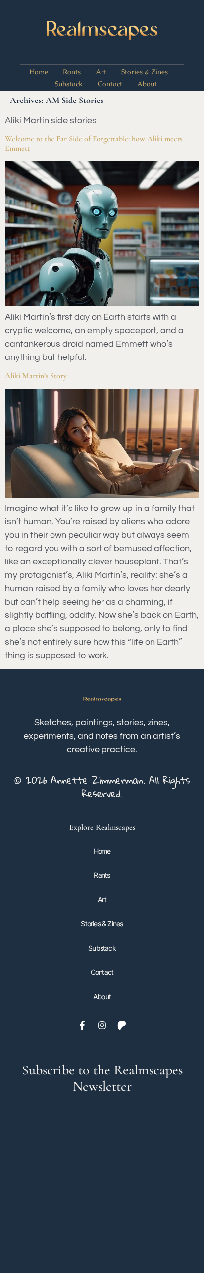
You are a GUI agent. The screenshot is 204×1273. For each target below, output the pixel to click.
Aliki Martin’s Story (36, 376)
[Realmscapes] (102, 32)
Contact (110, 83)
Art (101, 71)
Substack (69, 83)
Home (38, 71)
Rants (72, 71)
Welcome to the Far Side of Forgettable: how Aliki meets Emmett (93, 143)
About (147, 83)
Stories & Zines (144, 71)
